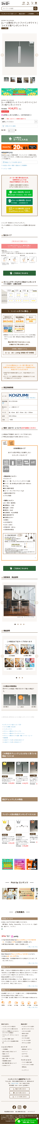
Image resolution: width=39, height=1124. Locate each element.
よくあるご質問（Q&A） (8, 1039)
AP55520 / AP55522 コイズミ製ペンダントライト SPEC (18, 717)
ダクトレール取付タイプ (10, 731)
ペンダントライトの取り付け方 (10, 1029)
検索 (35, 8)
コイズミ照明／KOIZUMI (9, 726)
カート (32, 3)
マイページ (24, 1051)
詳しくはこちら (33, 947)
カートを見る (25, 1056)
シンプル (19, 731)
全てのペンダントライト (28, 1029)
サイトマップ (31, 1111)
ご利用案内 (31, 13)
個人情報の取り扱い (20, 1111)
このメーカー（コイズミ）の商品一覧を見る (22, 398)
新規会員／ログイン (27, 1049)
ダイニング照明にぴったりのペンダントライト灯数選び (10, 1031)
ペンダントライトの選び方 (9, 1026)
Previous (1, 54)
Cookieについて (6, 1065)
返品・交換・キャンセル (8, 1058)
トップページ (25, 1070)
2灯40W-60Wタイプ (19, 740)
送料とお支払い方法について (9, 1051)
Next (36, 54)
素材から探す (25, 1033)
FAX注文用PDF (5, 1056)
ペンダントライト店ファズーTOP (11, 725)
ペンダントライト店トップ (9, 13)
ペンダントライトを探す (28, 1026)
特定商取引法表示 (6, 1061)
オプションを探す (26, 1042)
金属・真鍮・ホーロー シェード (24, 735)
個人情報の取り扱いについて (9, 1063)
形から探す (24, 1035)
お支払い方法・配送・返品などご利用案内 (15, 165)
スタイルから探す (26, 1031)
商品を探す (22, 13)
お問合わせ (24, 3)
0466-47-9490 (27, 352)
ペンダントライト (8, 729)
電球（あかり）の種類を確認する (16, 119)
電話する (28, 3)
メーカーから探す (26, 1040)
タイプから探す (26, 1038)
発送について (5, 1054)
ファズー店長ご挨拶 (27, 1062)
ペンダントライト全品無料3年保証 (10, 1041)
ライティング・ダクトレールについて (10, 1035)
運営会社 (24, 1067)
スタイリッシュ (20, 733)
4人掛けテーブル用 (8, 740)
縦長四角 (6, 737)
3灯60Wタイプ (17, 742)
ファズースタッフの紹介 (28, 1064)
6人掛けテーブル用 (8, 742)
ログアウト (24, 1054)
